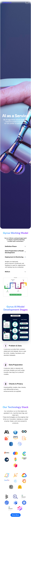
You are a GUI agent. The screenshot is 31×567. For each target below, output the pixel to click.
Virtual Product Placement (15, 551)
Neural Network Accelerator (16, 561)
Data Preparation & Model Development (14, 252)
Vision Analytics (15, 558)
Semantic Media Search (15, 547)
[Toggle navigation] (27, 2)
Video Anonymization (15, 554)
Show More (15, 515)
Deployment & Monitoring (14, 257)
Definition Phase (11, 246)
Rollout (7, 272)
